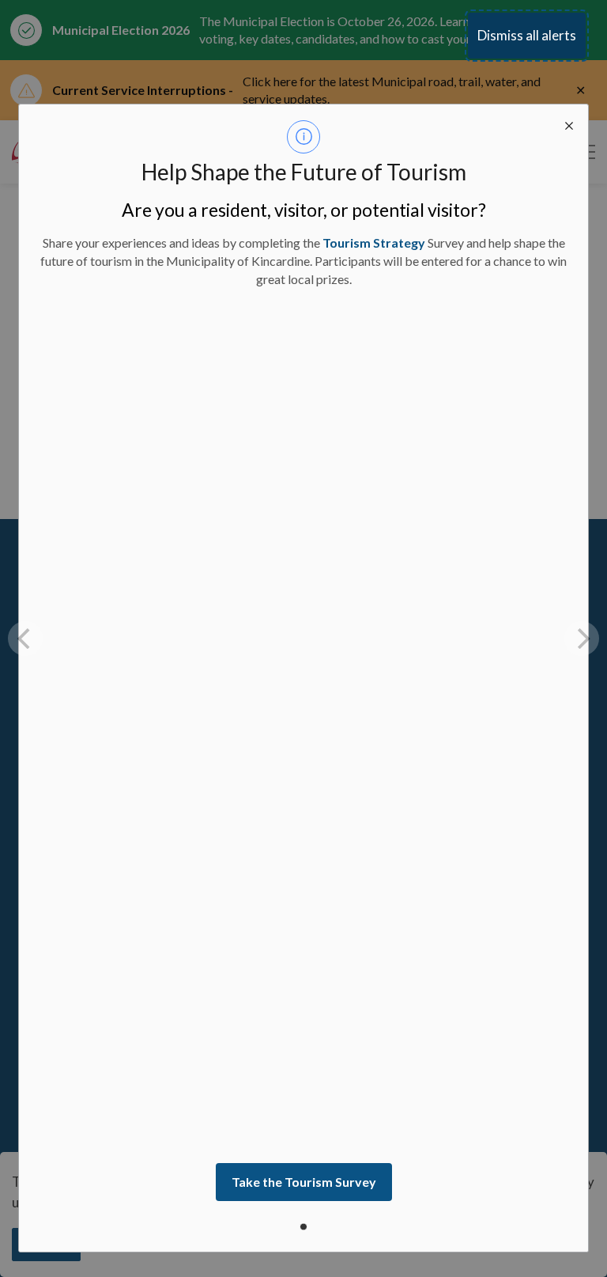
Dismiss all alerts (526, 35)
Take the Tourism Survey (304, 1181)
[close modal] (569, 123)
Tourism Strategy (373, 242)
